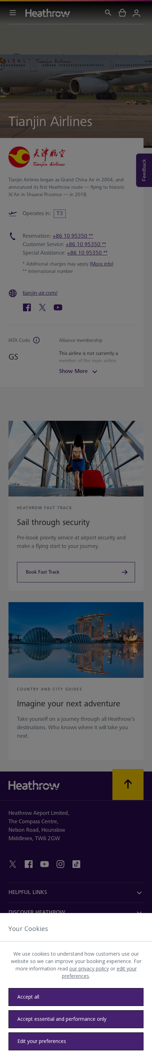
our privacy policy (89, 968)
